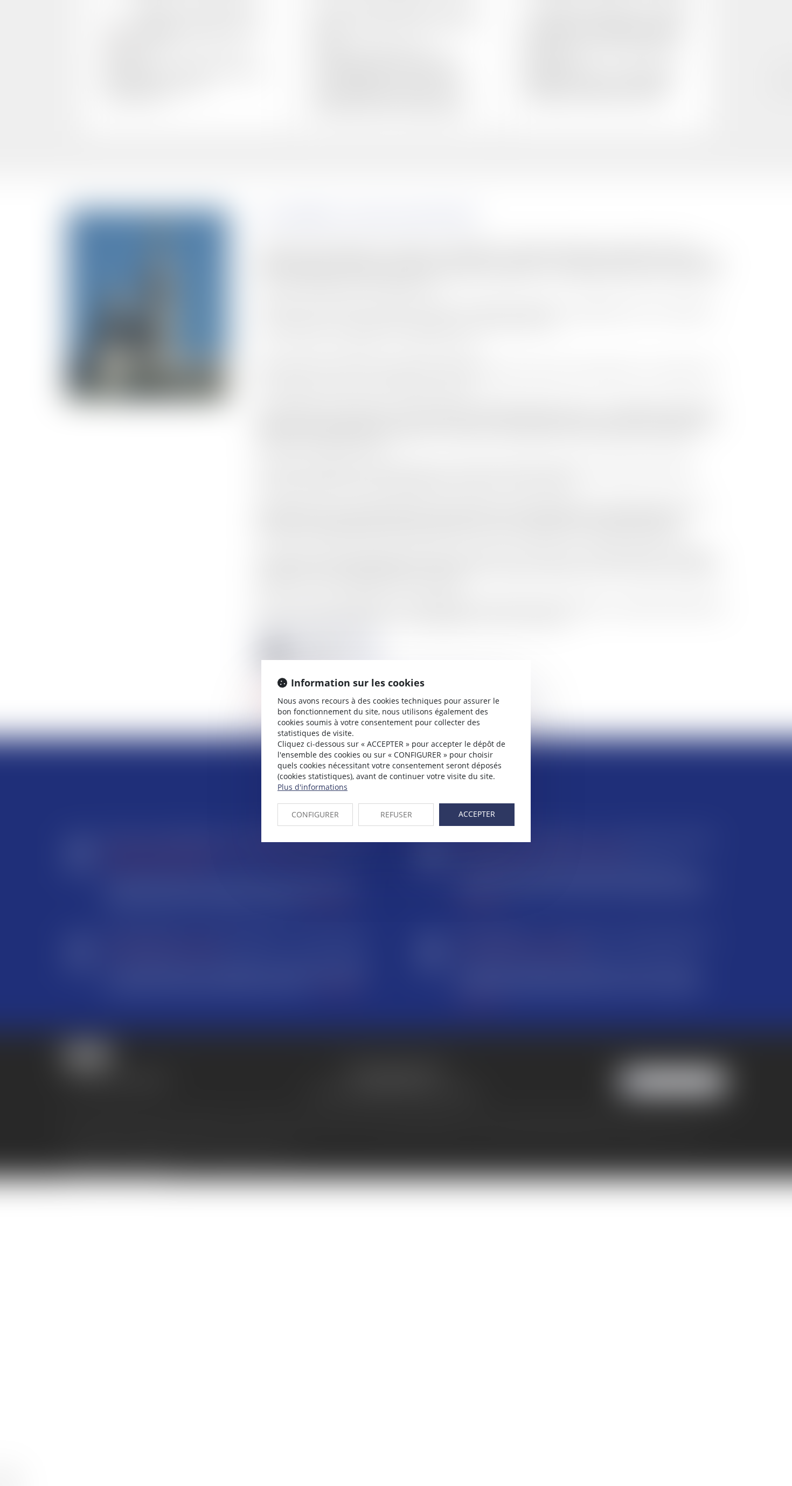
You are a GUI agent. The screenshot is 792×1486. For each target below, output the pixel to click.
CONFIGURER (315, 814)
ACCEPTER (476, 814)
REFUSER (396, 814)
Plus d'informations (312, 787)
